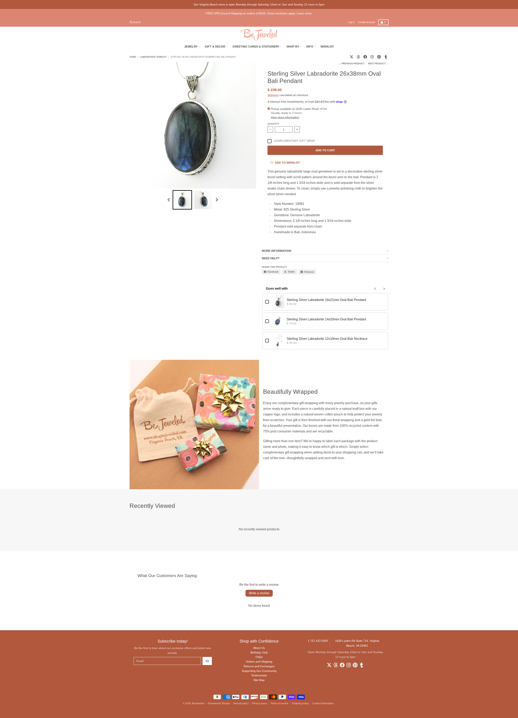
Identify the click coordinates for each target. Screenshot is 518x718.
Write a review (259, 593)
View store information (285, 117)
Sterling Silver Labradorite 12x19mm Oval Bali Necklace (327, 338)
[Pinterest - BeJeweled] (379, 56)
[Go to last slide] (169, 200)
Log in (351, 22)
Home (133, 57)
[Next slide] (217, 200)
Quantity (273, 124)
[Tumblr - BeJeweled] (385, 56)
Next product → (378, 63)
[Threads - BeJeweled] (358, 56)
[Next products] (384, 288)
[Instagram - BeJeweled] (372, 56)
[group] (182, 200)
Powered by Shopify (219, 703)
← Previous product (352, 63)
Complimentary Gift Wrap (294, 140)
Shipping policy (300, 703)
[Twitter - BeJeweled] (351, 56)
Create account (366, 22)
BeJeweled (198, 703)
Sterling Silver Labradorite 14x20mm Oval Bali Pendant (326, 319)
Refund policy (240, 703)
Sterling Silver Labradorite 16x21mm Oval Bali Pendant (326, 300)
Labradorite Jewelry (153, 57)
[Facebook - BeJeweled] (365, 56)
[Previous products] (375, 288)
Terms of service (279, 703)
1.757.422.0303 (318, 640)
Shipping (273, 95)
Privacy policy (259, 703)
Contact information (323, 703)
